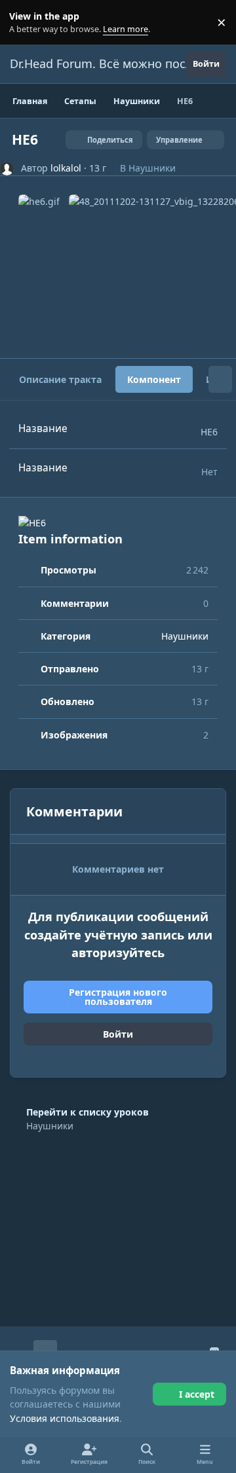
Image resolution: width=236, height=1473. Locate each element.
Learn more (25, 22)
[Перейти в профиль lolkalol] (7, 168)
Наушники (152, 168)
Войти (118, 1034)
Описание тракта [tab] (60, 379)
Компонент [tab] (154, 379)
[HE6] (118, 523)
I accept (196, 1394)
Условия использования (64, 1418)
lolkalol (65, 168)
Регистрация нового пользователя (118, 997)
